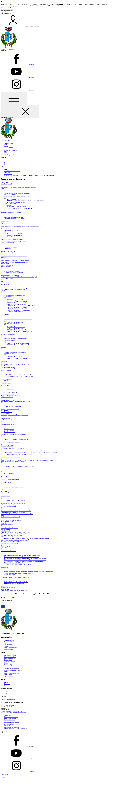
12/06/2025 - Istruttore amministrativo (17, 302)
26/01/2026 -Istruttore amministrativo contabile (19, 358)
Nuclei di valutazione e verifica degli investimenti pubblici (16, 511)
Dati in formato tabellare (7, 521)
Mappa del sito (4, 774)
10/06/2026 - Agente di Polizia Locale (17, 300)
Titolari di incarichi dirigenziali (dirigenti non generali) (15, 262)
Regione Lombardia (6, 12)
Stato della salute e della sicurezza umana (11, 536)
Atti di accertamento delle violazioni (13, 563)
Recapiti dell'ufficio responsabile (12, 406)
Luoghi (6, 691)
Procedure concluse (9, 353)
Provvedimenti (4, 410)
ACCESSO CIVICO (8, 597)
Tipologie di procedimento (7, 400)
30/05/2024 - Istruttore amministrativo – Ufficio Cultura (21, 305)
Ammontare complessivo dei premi (10, 368)
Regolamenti (7, 205)
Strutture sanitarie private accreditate (10, 541)
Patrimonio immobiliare (7, 446)
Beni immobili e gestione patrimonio (10, 442)
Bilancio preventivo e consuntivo (9, 424)
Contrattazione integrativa (7, 280)
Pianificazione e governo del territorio (10, 517)
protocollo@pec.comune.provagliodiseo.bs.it (15, 712)
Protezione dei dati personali (8, 587)
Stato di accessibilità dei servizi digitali (14, 583)
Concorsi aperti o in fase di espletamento (14, 295)
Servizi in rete (4, 491)
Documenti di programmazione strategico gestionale (17, 196)
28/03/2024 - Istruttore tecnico (15, 357)
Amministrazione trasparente (11, 722)
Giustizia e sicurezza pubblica (11, 668)
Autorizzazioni (8, 674)
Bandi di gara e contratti (7, 413)
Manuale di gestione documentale (12, 209)
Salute (5, 152)
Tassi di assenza (5, 284)
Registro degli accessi (9, 574)
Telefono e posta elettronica (8, 251)
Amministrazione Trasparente (12, 171)
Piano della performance (7, 365)
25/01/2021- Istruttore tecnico (15, 311)
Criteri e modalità (5, 418)
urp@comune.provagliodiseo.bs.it (13, 711)
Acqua (5, 153)
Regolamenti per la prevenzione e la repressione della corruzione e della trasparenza (25, 558)
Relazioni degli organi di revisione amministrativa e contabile (20, 466)
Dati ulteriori (4, 586)
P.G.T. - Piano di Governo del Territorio (11, 520)
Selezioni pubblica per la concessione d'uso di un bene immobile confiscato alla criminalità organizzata (30, 452)
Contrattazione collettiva (7, 278)
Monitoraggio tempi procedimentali (10, 409)
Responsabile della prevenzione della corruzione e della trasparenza (21, 557)
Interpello (3, 347)
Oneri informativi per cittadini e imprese (11, 212)
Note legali (7, 725)
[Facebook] (4, 160)
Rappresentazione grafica (7, 394)
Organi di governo (9, 640)
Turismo (6, 663)
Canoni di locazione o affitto (8, 445)
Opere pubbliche (5, 507)
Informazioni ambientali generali (9, 528)
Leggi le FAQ (7, 715)
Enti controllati (4, 380)
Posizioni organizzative (7, 265)
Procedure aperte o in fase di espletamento (15, 352)
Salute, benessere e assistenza (11, 673)
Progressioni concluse (9, 340)
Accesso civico (8, 174)
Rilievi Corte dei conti (9, 473)
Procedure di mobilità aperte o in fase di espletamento (18, 319)
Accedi (2, 166)
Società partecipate (5, 385)
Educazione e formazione (10, 666)
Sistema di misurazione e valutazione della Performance (15, 364)
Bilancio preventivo (9, 429)
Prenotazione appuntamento (11, 717)
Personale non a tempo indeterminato (10, 275)
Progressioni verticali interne (8, 334)
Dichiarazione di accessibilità (11, 727)
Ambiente (6, 671)
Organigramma (8, 248)
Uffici (5, 643)
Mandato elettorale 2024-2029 (15, 235)
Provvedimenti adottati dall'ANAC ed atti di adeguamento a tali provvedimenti (24, 561)
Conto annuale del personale (11, 271)
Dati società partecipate (10, 389)
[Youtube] (4, 162)
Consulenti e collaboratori (7, 252)
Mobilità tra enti (5, 314)
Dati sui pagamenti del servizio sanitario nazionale (14, 503)
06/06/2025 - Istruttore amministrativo (17, 330)
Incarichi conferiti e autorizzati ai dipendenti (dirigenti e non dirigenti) (19, 277)
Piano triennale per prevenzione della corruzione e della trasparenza (18, 187)
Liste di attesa (4, 490)
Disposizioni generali (6, 184)
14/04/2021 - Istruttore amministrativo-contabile (19, 310)
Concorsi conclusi (8, 296)
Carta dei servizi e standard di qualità (10, 479)
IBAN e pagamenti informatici (9, 506)
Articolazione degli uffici (7, 242)
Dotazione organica (6, 266)
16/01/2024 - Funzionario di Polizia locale (18, 345)
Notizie (6, 682)
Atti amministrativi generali (11, 194)
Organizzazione (5, 223)
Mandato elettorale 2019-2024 (15, 233)
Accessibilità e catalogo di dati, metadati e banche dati (15, 577)
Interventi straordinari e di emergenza (10, 543)
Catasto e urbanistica (9, 661)
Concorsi (3, 290)
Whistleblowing (5, 589)
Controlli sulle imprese (6, 412)
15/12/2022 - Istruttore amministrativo (17, 307)
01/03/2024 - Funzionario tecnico (16, 327)
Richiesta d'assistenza (9, 720)
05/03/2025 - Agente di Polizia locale (17, 304)
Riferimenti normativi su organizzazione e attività (17, 193)
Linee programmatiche (13, 199)
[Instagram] (4, 164)
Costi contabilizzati (6, 482)
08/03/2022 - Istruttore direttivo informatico (18, 343)
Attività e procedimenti (7, 397)
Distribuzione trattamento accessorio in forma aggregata (18, 376)
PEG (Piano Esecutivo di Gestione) (16, 202)
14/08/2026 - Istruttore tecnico (15, 322)
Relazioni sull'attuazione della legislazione (12, 535)
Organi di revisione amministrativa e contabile (13, 461)
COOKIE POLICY (6, 7)
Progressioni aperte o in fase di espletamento (15, 338)
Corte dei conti (4, 469)
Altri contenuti (8, 172)
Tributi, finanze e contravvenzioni (13, 670)
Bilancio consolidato (9, 432)
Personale (3, 257)
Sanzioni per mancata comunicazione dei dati (12, 239)
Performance (4, 361)
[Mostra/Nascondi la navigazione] (14, 98)
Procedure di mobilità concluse (12, 323)
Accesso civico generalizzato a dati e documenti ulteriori (18, 573)
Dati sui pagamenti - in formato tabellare (14, 500)
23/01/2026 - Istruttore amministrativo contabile (19, 331)
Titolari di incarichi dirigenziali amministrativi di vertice (15, 260)
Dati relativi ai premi (6, 370)
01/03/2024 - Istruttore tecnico (15, 328)
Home (5, 169)
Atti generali (4, 188)
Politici (6, 646)
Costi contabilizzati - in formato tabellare (14, 487)
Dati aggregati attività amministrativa (10, 395)
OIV (2, 281)
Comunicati (7, 684)
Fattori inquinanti (5, 531)
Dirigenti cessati (5, 263)
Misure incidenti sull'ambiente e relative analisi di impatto (15, 532)
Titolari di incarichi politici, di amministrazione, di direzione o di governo (20, 226)
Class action (4, 481)
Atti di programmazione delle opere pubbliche (13, 512)
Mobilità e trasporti (9, 664)
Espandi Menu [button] (4, 182)
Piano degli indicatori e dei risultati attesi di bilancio (14, 434)
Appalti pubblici (8, 660)
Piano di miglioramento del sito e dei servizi (15, 728)
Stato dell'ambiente (6, 529)
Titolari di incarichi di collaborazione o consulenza (14, 256)
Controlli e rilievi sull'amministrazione (10, 457)
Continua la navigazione (7, 10)
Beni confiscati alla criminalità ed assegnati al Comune (18, 454)
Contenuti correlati (5, 546)
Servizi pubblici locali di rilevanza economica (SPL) (14, 590)
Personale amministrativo (10, 647)
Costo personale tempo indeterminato (13, 272)
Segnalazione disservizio (10, 718)
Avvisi (5, 685)
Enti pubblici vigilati (6, 383)
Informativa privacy (9, 724)
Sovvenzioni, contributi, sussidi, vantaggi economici (14, 415)
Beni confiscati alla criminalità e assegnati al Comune (14, 448)
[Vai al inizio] (1, 603)
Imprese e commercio (9, 658)
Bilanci (2, 421)
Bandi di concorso (5, 285)
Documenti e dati (8, 649)
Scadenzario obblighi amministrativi (13, 217)
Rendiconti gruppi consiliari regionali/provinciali (13, 241)
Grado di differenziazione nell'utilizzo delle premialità (18, 374)
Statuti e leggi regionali (10, 203)
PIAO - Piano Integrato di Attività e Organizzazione (17, 564)
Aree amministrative (9, 641)
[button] (8, 143)
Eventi (5, 693)
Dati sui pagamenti (5, 496)
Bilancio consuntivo (9, 430)
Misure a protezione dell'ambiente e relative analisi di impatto (16, 534)
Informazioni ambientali (7, 524)
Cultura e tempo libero (10, 657)
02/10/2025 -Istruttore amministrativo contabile (19, 301)
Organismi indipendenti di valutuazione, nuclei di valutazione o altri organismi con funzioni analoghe (27, 460)
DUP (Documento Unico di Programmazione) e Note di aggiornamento (26, 200)
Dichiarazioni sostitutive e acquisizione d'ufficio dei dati (15, 401)
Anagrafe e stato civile (10, 655)
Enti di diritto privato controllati (9, 392)
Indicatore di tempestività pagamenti (10, 504)
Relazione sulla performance (8, 367)
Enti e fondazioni (8, 644)
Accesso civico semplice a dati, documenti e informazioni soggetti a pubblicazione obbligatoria (28, 571)
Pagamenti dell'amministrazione (9, 492)
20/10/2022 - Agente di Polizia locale (17, 308)
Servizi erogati (4, 476)
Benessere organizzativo (7, 379)
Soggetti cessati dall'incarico (11, 236)
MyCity (4, 777)
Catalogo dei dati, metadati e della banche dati (16, 582)
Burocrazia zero (5, 221)
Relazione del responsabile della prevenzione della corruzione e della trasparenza (25, 560)
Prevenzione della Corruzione (8, 551)
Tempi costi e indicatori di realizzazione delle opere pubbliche (17, 514)
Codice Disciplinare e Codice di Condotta (15, 206)
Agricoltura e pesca (9, 676)
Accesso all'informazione (10, 150)
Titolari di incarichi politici (11, 230)
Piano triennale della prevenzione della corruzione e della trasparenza (22, 555)
